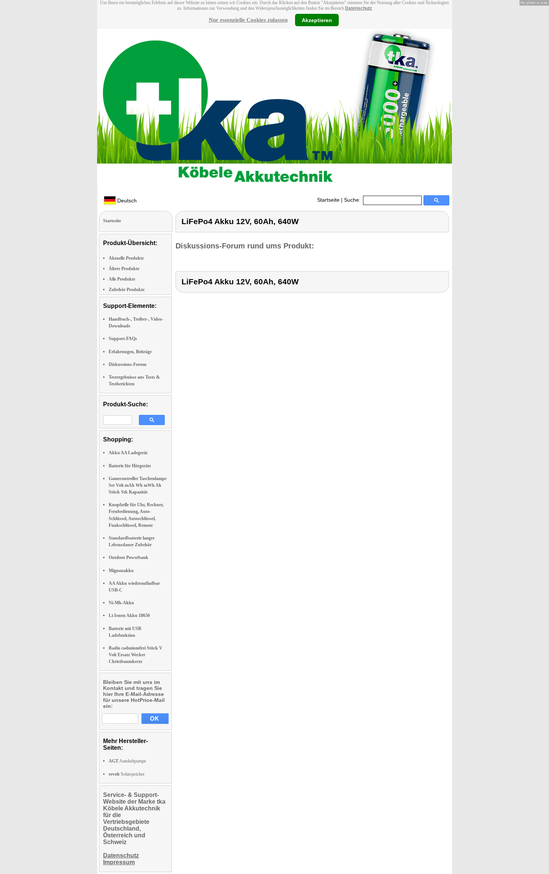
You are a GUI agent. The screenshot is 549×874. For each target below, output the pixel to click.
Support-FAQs (123, 338)
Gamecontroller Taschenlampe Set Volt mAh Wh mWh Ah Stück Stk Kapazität (138, 485)
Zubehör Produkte (127, 289)
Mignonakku (121, 570)
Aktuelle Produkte (126, 258)
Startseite (328, 200)
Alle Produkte (122, 279)
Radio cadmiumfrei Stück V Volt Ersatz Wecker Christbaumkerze (135, 654)
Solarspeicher (127, 774)
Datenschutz (358, 8)
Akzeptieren (317, 20)
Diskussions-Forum (127, 364)
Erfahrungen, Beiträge (130, 351)
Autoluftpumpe (127, 761)
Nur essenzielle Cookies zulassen (248, 20)
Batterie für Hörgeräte (130, 465)
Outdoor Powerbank (128, 557)
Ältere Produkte (124, 268)
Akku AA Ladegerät (128, 452)
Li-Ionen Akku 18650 (129, 615)
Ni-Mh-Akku (121, 602)
